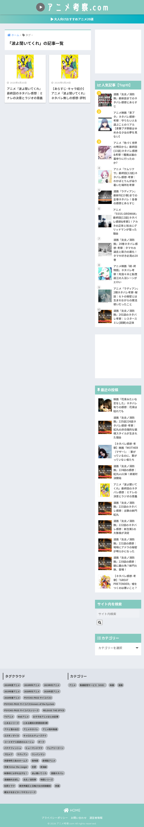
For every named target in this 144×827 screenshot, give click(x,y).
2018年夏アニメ (12, 685)
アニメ (72, 685)
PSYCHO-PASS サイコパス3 (37, 697)
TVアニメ (8, 716)
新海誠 (43, 766)
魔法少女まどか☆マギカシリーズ (20, 792)
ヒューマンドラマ (33, 747)
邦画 (57, 785)
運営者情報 (96, 817)
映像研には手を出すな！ (15, 773)
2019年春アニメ (12, 691)
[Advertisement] (118, 51)
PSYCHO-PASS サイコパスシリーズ (21, 710)
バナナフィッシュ (12, 747)
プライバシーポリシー (55, 817)
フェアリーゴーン (55, 747)
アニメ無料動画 (49, 729)
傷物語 (35, 760)
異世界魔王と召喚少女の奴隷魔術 (35, 785)
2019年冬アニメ (51, 685)
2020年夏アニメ (51, 691)
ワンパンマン (38, 754)
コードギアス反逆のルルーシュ (19, 741)
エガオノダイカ (11, 735)
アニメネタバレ (30, 729)
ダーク (41, 741)
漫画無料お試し (11, 779)
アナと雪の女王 (11, 729)
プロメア (8, 754)
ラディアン (22, 754)
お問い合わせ (79, 817)
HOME (74, 810)
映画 (112, 685)
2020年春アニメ (12, 697)
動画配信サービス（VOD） (92, 685)
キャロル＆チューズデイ (34, 735)
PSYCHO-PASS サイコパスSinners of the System (29, 703)
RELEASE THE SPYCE (53, 710)
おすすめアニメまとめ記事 (45, 716)
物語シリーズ (46, 779)
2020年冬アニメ (32, 691)
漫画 (120, 685)
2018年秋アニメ (32, 685)
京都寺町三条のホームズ (15, 760)
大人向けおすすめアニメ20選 (73, 19)
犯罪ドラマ (9, 785)
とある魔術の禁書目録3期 (35, 722)
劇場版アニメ (48, 760)
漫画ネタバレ (57, 773)
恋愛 (34, 766)
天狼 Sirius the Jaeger (15, 766)
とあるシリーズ (11, 722)
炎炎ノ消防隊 (29, 779)
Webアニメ (23, 716)
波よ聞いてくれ (39, 773)
